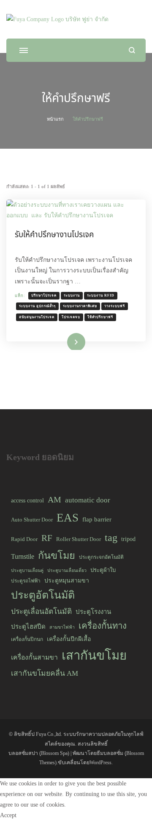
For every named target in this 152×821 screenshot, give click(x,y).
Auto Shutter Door (32, 519)
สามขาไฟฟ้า (62, 627)
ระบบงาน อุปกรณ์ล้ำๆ (37, 306)
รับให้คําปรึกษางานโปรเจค (54, 235)
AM (54, 499)
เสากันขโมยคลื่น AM (44, 673)
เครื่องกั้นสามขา (34, 657)
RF (46, 538)
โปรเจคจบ (71, 317)
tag (111, 537)
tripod (128, 538)
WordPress (100, 763)
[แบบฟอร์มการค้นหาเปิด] (131, 50)
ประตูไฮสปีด (28, 626)
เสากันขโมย (94, 655)
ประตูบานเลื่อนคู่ (27, 570)
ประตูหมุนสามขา (66, 580)
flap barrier (96, 519)
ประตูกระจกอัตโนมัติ (101, 557)
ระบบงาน (72, 295)
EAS (68, 517)
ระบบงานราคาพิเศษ (80, 306)
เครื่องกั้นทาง (103, 625)
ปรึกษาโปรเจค (44, 295)
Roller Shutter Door (78, 539)
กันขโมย (56, 555)
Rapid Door (24, 539)
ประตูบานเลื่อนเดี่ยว (67, 570)
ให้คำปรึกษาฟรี (100, 317)
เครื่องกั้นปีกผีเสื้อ (69, 638)
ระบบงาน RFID (100, 295)
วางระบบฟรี (114, 306)
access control (27, 500)
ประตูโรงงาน (93, 611)
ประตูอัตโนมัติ (43, 595)
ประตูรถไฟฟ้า (26, 581)
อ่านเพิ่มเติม (64, 341)
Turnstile (22, 556)
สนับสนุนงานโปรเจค (36, 317)
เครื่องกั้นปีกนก (27, 639)
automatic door (87, 500)
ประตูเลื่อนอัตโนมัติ (41, 611)
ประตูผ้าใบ (103, 570)
